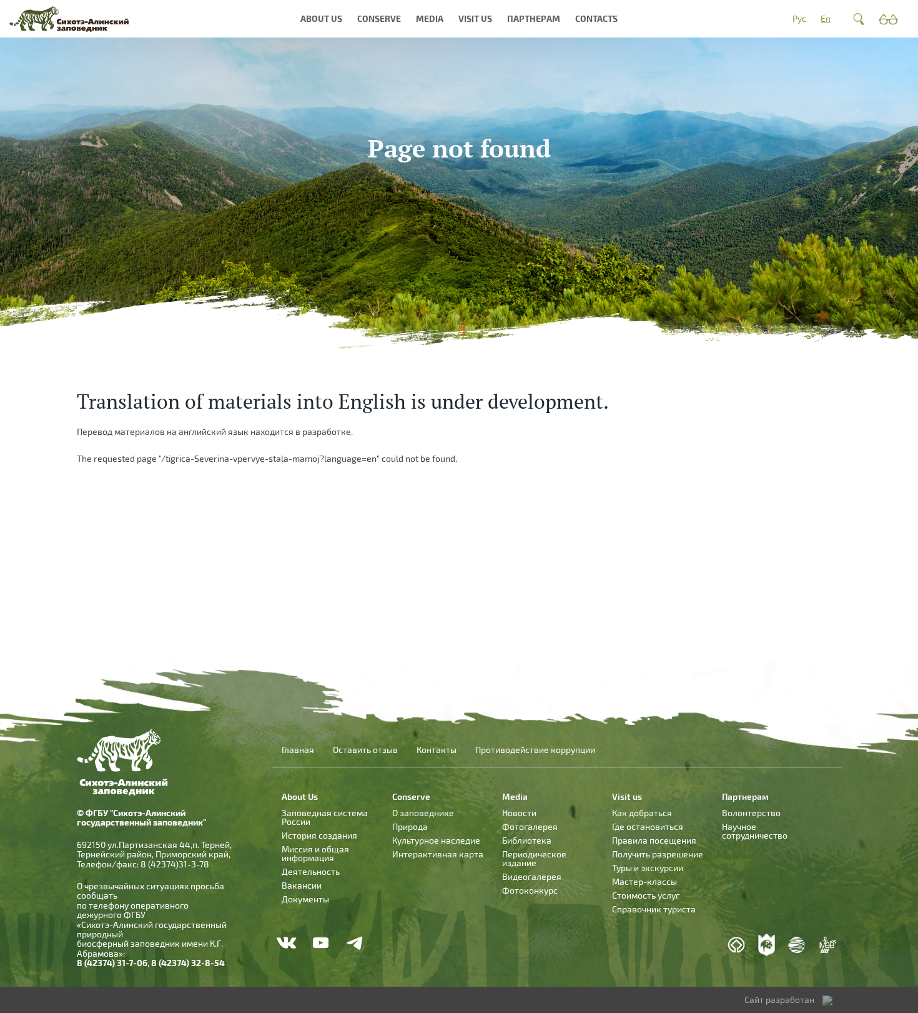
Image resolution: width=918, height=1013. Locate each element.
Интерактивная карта (437, 854)
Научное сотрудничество (754, 831)
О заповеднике (423, 812)
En (826, 18)
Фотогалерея (530, 826)
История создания (319, 835)
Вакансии (302, 885)
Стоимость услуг (645, 895)
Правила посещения (654, 840)
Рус (799, 18)
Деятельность (311, 871)
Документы (305, 899)
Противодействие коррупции (535, 750)
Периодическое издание (534, 858)
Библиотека (526, 840)
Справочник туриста (654, 909)
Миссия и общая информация (315, 853)
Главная (298, 750)
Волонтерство (751, 812)
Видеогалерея (531, 876)
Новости (519, 812)
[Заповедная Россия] (767, 945)
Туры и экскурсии (647, 867)
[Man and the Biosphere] (827, 945)
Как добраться (642, 812)
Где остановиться (647, 826)
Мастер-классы (644, 881)
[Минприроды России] (796, 945)
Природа (410, 826)
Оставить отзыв (365, 750)
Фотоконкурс (530, 890)
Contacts (596, 18)
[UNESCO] (736, 945)
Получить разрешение (657, 854)
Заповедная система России (325, 817)
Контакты (437, 750)
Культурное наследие (436, 840)
